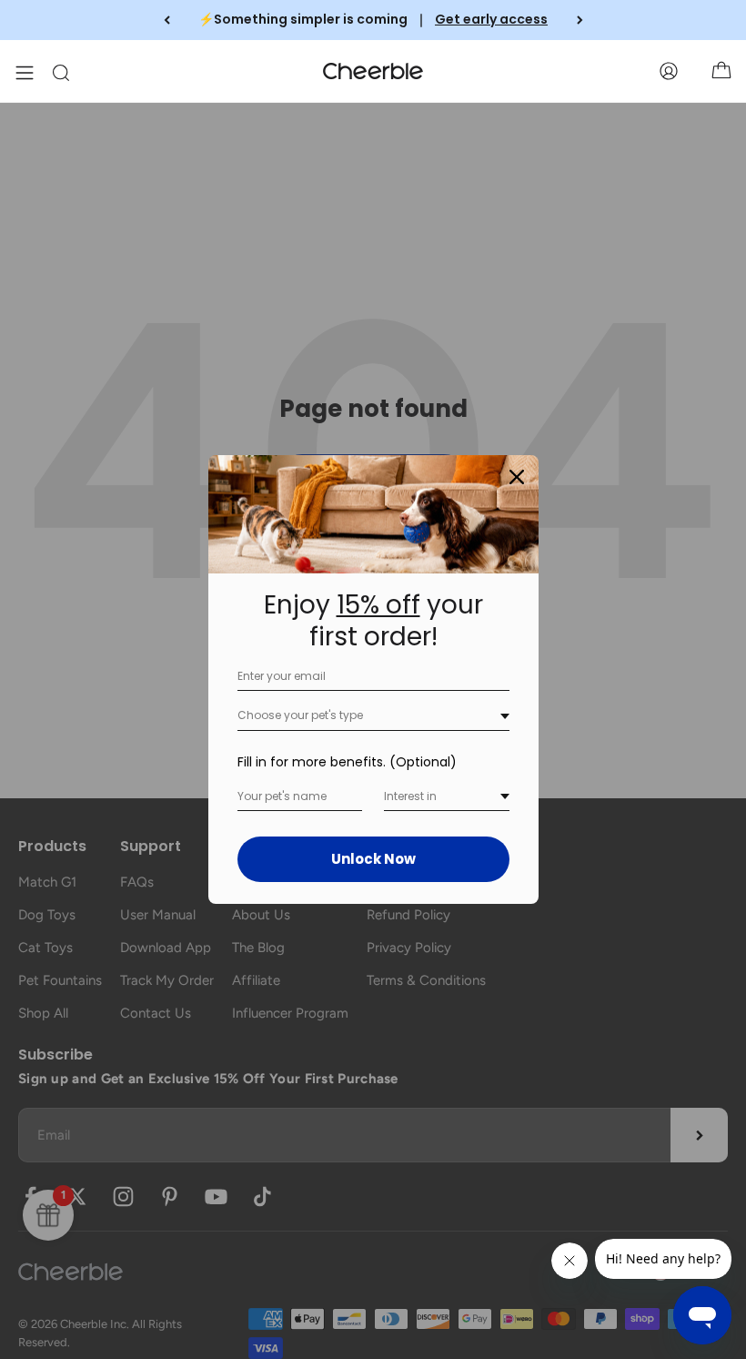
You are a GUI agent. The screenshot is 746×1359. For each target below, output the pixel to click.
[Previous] (167, 20)
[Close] (517, 477)
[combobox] (373, 716)
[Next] (580, 20)
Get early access (491, 19)
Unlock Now (373, 858)
